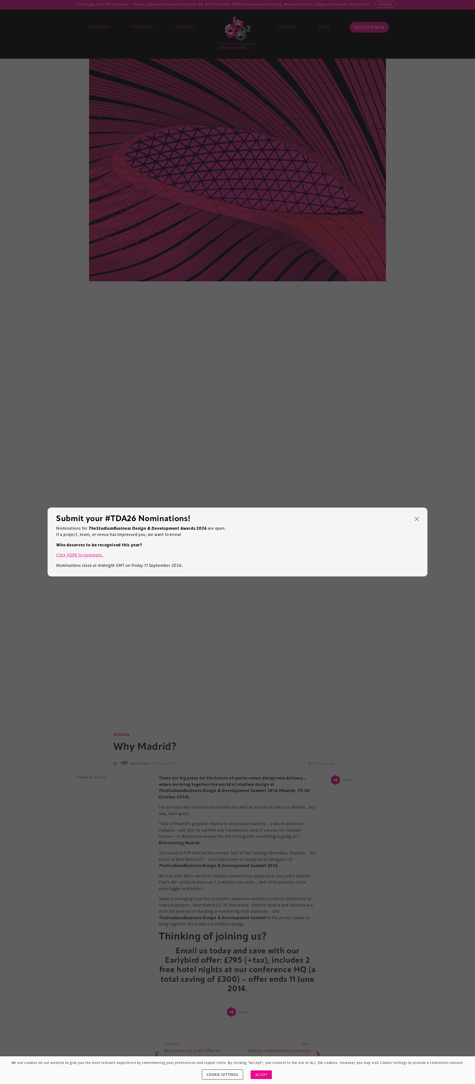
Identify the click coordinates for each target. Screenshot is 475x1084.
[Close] (417, 519)
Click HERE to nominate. (79, 554)
